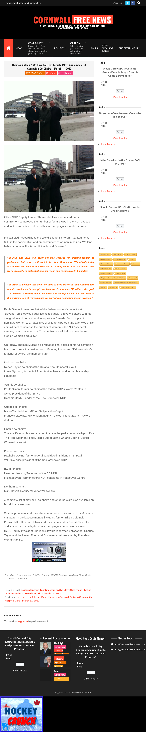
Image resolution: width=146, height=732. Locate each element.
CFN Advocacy (106, 268)
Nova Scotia (105, 254)
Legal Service (105, 259)
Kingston (58, 666)
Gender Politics (106, 264)
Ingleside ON (60, 662)
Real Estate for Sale (128, 287)
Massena (136, 264)
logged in (23, 621)
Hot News (59, 659)
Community (60, 647)
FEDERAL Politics (35, 73)
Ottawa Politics (120, 268)
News (60, 73)
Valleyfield (113, 287)
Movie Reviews (106, 273)
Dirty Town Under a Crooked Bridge (112, 278)
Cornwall (59, 650)
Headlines (51, 73)
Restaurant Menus (122, 264)
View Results (120, 97)
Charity (132, 259)
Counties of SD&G (60, 680)
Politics (69, 73)
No (105, 85)
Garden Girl (133, 278)
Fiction (103, 287)
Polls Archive (108, 144)
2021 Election (120, 273)
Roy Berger (117, 254)
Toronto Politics (120, 259)
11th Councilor (106, 282)
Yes (105, 81)
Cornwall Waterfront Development (126, 282)
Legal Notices (130, 254)
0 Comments (21, 578)
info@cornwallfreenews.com (130, 649)
